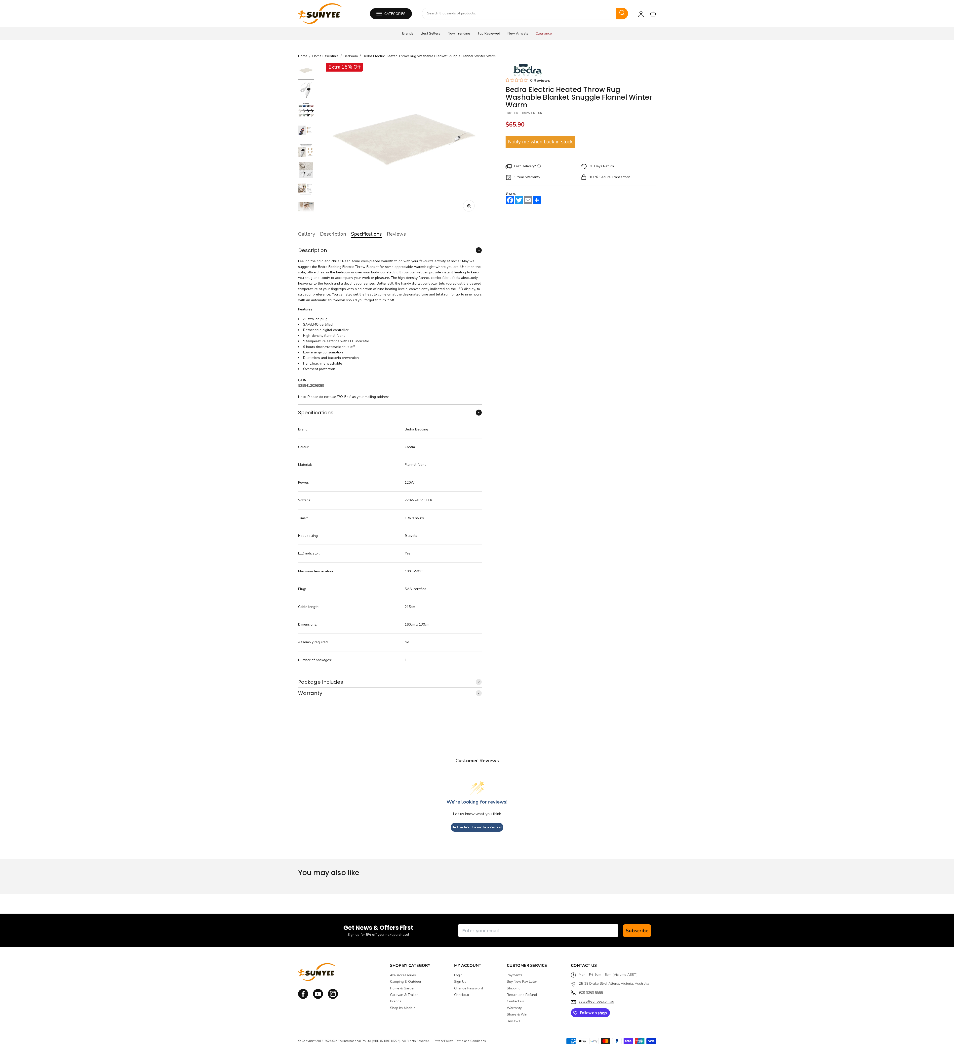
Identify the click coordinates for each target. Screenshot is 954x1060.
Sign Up (460, 981)
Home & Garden (402, 988)
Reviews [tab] (396, 234)
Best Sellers (430, 33)
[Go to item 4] (306, 131)
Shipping (513, 988)
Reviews (513, 1021)
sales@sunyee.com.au (596, 1001)
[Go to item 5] (306, 151)
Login (458, 975)
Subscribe (637, 930)
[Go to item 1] (306, 71)
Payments (514, 975)
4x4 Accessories (403, 975)
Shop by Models (402, 1008)
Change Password (468, 988)
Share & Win (517, 1014)
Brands (407, 33)
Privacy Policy (443, 1041)
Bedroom (351, 56)
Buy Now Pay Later (522, 981)
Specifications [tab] (366, 234)
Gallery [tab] (306, 234)
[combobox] (519, 13)
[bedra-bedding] (526, 70)
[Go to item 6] (306, 170)
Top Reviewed (488, 33)
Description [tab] (333, 234)
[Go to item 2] (306, 91)
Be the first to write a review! (477, 827)
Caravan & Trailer (404, 995)
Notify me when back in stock (540, 141)
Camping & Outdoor (405, 981)
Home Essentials (325, 56)
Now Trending (459, 33)
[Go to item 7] (306, 190)
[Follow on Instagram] (318, 997)
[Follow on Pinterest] (333, 997)
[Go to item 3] (306, 111)
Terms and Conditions (470, 1041)
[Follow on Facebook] (303, 997)
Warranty (514, 1008)
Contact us (515, 1001)
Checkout (461, 995)
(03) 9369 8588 (591, 992)
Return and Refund (522, 995)
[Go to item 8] (306, 210)
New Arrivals (518, 33)
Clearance (544, 33)
